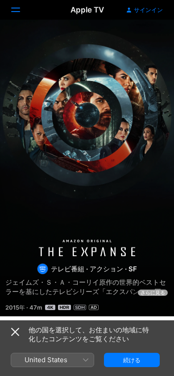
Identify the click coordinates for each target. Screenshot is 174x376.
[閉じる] (15, 332)
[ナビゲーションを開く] (21, 10)
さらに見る (153, 293)
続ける (132, 360)
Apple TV (87, 9)
